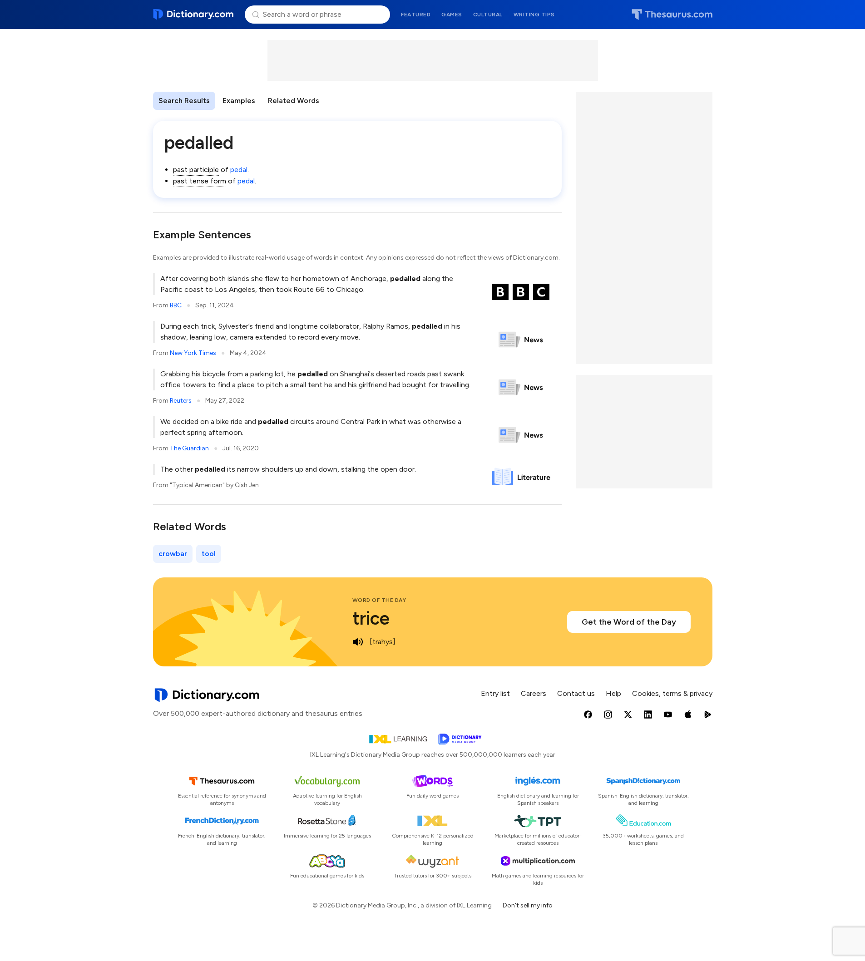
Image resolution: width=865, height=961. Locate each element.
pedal (238, 169)
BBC (176, 305)
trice (371, 618)
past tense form (199, 181)
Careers (533, 693)
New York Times (193, 353)
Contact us (576, 693)
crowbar (172, 553)
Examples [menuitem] (238, 100)
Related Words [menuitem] (293, 100)
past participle (196, 169)
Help (613, 693)
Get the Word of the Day (629, 622)
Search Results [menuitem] (184, 100)
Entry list (495, 693)
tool (209, 553)
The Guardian (189, 448)
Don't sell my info (528, 905)
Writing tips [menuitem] (534, 14)
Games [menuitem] (451, 14)
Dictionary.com (193, 14)
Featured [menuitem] (415, 14)
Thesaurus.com (672, 14)
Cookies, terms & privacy (672, 693)
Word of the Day (379, 600)
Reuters (181, 400)
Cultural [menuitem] (488, 14)
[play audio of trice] (357, 641)
